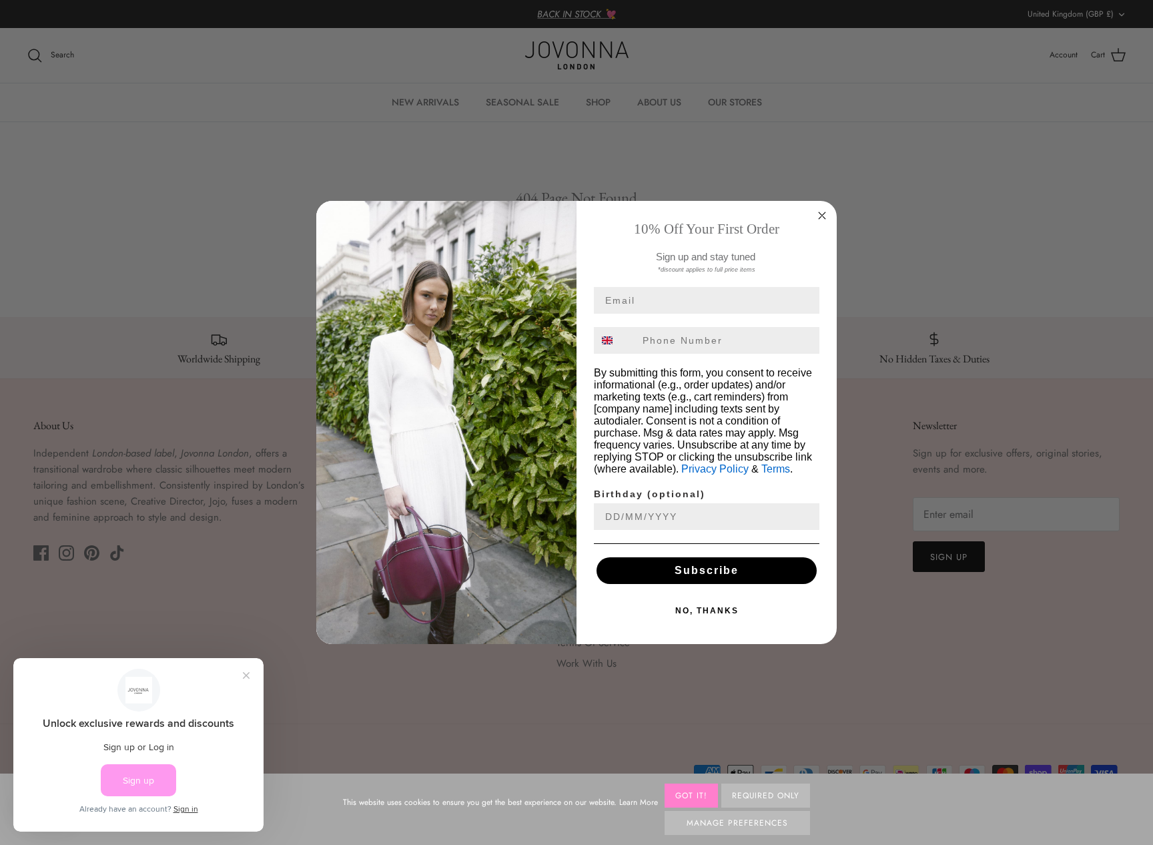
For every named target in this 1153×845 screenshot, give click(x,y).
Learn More (638, 802)
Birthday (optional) (649, 494)
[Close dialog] (822, 216)
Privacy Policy (715, 469)
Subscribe (707, 570)
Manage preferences (737, 823)
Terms (775, 469)
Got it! (691, 796)
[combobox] (615, 340)
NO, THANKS (707, 610)
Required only (765, 796)
